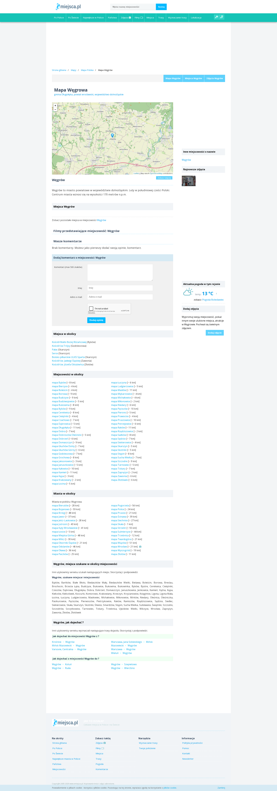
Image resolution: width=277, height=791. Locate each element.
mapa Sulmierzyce (121, 531)
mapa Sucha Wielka (121, 457)
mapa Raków (118, 427)
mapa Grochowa (61, 457)
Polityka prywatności (192, 742)
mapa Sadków (118, 435)
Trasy (161, 17)
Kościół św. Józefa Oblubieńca (68, 364)
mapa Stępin (118, 453)
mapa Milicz (58, 539)
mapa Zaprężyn (119, 472)
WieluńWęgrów (121, 653)
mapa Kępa (58, 476)
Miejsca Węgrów (193, 78)
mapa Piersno (118, 412)
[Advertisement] (138, 45)
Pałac (55, 349)
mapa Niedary (118, 405)
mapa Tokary (118, 468)
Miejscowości (58, 769)
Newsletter (188, 758)
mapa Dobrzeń (60, 438)
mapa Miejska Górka (63, 535)
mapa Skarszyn (119, 446)
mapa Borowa (59, 393)
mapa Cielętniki (60, 416)
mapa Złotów (118, 554)
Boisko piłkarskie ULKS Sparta (68, 357)
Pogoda (99, 764)
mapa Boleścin (60, 390)
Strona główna (59, 70)
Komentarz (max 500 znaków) (68, 267)
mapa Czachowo (61, 420)
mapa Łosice (58, 531)
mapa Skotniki (119, 450)
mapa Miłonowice (120, 401)
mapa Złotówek (119, 479)
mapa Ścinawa (118, 516)
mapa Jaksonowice (62, 461)
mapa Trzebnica (120, 535)
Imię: (80, 288)
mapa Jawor (58, 516)
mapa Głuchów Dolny (63, 446)
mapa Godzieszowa (62, 453)
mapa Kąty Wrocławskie (64, 528)
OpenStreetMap (156, 173)
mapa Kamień (59, 472)
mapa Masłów (118, 390)
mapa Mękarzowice (121, 393)
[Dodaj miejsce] (221, 17)
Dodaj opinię (96, 320)
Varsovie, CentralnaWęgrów (69, 649)
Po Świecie (73, 17)
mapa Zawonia (119, 476)
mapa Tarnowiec (120, 464)
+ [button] (55, 105)
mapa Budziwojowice (63, 401)
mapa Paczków (60, 554)
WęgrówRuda (61, 668)
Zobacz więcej (164, 177)
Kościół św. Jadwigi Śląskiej (66, 360)
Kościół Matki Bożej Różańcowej (69, 342)
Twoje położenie (147, 748)
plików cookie (170, 787)
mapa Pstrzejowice (121, 423)
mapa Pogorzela (120, 505)
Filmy (137, 17)
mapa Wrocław (119, 546)
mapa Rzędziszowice (122, 431)
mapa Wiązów (118, 542)
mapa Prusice (118, 512)
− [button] (55, 109)
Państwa (112, 17)
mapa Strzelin (118, 528)
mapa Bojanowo (61, 509)
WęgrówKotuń (62, 664)
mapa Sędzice (118, 438)
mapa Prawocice (120, 416)
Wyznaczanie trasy (177, 17)
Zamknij (221, 787)
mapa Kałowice (60, 468)
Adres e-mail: (76, 297)
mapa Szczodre (119, 461)
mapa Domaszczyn (62, 442)
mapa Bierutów (60, 505)
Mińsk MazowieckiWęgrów (68, 645)
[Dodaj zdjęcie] (216, 17)
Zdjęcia (124, 17)
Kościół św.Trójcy (61, 345)
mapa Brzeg (58, 512)
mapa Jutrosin (59, 524)
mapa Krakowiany (61, 479)
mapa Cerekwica (61, 412)
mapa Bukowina (60, 405)
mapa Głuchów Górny (63, 450)
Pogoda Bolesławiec (213, 299)
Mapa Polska (87, 70)
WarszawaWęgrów (123, 649)
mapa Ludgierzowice (122, 386)
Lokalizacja (196, 17)
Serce (55, 353)
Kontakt (186, 753)
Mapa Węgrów (173, 78)
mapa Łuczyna (118, 382)
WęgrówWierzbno (123, 668)
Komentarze (102, 769)
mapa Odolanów (61, 546)
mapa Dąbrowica (61, 423)
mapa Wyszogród (120, 550)
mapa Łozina (59, 483)
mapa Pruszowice (120, 420)
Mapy (73, 70)
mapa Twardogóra (121, 539)
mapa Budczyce (60, 397)
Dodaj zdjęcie (215, 332)
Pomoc (185, 748)
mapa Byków (59, 408)
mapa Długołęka (61, 427)
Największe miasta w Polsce (66, 758)
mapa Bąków (59, 382)
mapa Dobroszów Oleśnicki (66, 435)
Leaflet (136, 173)
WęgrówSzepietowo (124, 664)
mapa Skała (117, 524)
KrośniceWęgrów (63, 641)
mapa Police (117, 509)
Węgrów (101, 220)
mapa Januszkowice (62, 464)
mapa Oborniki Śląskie (64, 542)
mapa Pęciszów (119, 408)
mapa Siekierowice (121, 442)
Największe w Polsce (93, 17)
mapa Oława (58, 550)
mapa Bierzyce (60, 386)
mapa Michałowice (121, 397)
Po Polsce (59, 17)
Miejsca (150, 17)
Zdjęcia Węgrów (214, 78)
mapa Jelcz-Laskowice (63, 520)
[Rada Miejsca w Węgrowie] (189, 181)
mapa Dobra (58, 431)
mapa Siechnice (119, 520)
